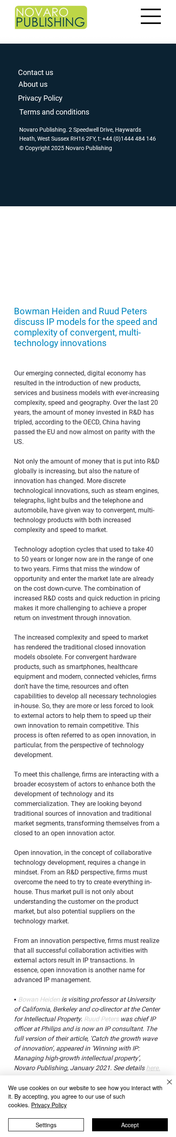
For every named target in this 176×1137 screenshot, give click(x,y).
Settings (46, 1125)
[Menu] (151, 16)
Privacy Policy (40, 98)
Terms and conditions (54, 112)
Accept (130, 1125)
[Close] (164, 1087)
